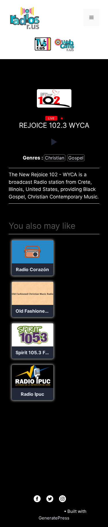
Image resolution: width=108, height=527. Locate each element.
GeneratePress (54, 518)
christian (54, 158)
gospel (76, 158)
